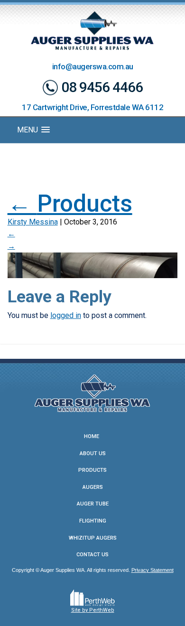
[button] (33, 130)
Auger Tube (93, 504)
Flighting (92, 521)
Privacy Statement (152, 570)
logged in (65, 315)
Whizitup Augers (93, 538)
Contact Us (92, 554)
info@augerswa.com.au (92, 66)
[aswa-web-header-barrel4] (93, 264)
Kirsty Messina (33, 221)
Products (70, 203)
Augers (93, 487)
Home (91, 436)
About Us (93, 453)
